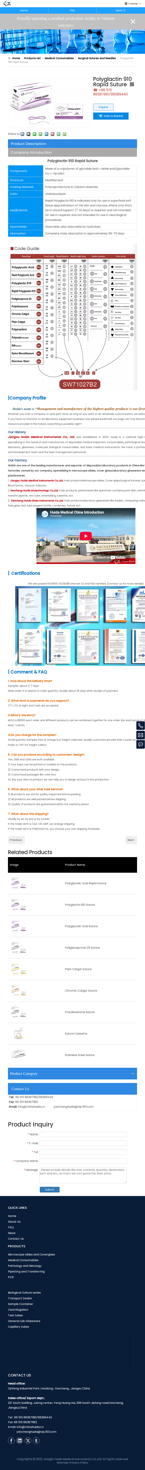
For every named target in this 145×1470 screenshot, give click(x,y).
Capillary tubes (18, 1327)
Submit (49, 1189)
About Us (14, 1222)
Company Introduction (31, 152)
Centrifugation (18, 1310)
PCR (11, 1277)
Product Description (28, 143)
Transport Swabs (20, 1298)
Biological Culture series (24, 1293)
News (11, 1233)
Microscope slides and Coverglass (31, 1254)
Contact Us (16, 1239)
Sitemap (62, 1463)
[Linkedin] (19, 1440)
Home (24, 10)
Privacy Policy (78, 1463)
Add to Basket (113, 116)
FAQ (72, 10)
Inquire (103, 107)
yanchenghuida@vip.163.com (74, 1107)
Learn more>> (66, 25)
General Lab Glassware (24, 1321)
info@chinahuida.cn (31, 1107)
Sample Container (20, 1304)
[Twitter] (28, 1440)
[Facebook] (11, 1440)
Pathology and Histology (25, 1266)
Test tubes (15, 1315)
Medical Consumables (23, 1260)
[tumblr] (36, 1440)
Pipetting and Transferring (26, 1271)
